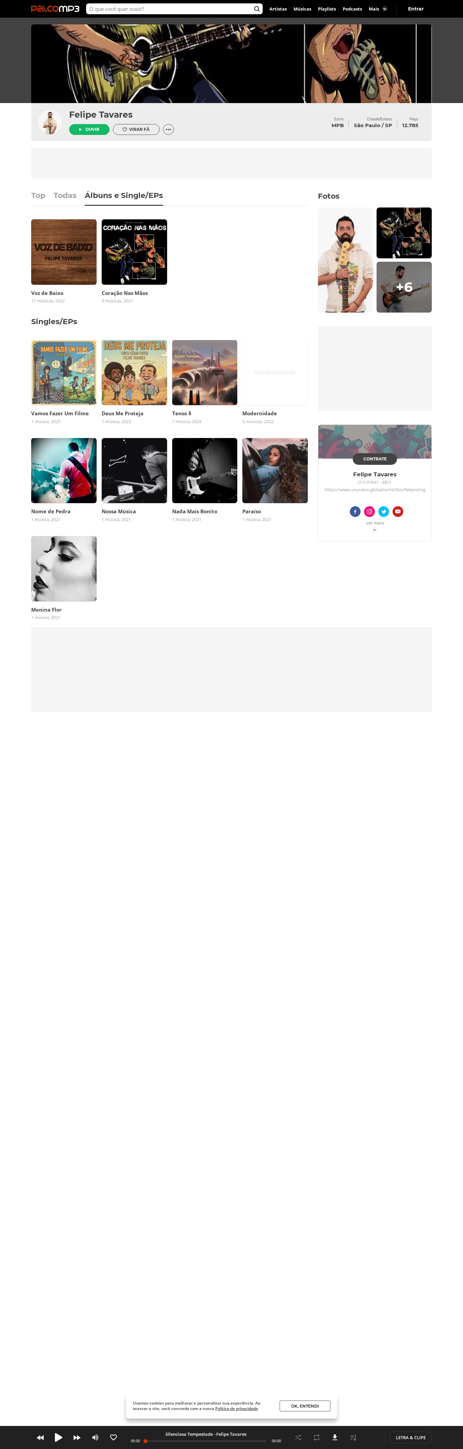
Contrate (375, 458)
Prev (40, 1437)
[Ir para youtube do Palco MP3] (397, 513)
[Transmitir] (371, 1437)
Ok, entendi (305, 1406)
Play (58, 1437)
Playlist (353, 1437)
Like (113, 1437)
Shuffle (298, 1437)
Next (77, 1437)
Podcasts (352, 9)
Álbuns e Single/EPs (124, 196)
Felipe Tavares (101, 115)
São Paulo (367, 125)
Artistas (278, 9)
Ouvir (92, 129)
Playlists (327, 9)
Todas (65, 196)
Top (38, 196)
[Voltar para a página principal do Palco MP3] (57, 9)
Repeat (316, 1437)
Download (335, 1437)
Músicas (302, 9)
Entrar (416, 9)
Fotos (329, 196)
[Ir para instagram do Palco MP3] (369, 513)
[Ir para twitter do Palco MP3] (383, 513)
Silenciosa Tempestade (189, 1434)
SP (388, 125)
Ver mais (375, 523)
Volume (95, 1437)
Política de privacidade (236, 1408)
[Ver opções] (168, 129)
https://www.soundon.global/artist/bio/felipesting (375, 490)
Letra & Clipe (411, 1437)
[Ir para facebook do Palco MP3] (355, 513)
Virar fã (139, 129)
